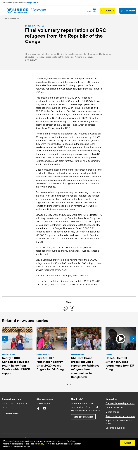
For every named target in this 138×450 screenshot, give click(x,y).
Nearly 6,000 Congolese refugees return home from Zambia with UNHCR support (16, 365)
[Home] (16, 10)
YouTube (44, 408)
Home (4, 18)
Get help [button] (130, 10)
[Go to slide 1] (68, 385)
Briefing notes (15, 18)
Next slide (133, 338)
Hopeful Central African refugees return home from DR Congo (120, 364)
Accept (127, 443)
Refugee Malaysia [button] (84, 417)
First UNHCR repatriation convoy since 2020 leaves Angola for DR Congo (51, 364)
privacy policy (43, 444)
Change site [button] (30, 2)
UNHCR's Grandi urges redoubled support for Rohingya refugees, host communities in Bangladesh (85, 367)
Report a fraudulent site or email (119, 422)
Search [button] (89, 11)
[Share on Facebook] (72, 308)
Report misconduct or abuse (120, 416)
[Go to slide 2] (71, 385)
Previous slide (5, 338)
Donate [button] (109, 10)
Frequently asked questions (120, 403)
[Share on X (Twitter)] (65, 308)
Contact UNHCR (114, 407)
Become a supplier (115, 427)
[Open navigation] (3, 10)
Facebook (38, 408)
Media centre (112, 411)
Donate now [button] (11, 413)
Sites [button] (94, 11)
